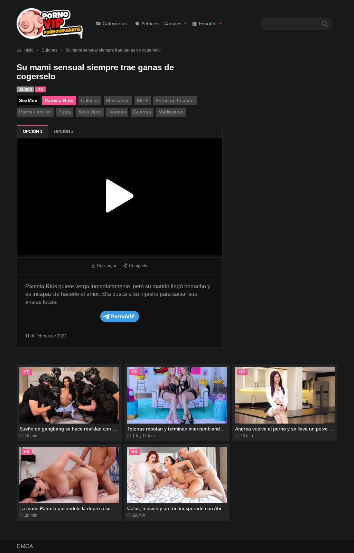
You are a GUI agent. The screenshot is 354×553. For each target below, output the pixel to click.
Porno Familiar (35, 112)
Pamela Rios (59, 100)
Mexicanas (118, 100)
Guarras (142, 112)
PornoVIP (123, 316)
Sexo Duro (89, 112)
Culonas (49, 50)
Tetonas (117, 112)
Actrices (150, 23)
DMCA (25, 546)
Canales (172, 23)
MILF (142, 100)
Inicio (29, 50)
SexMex (28, 100)
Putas (64, 112)
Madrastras (170, 112)
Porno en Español (175, 100)
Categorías (115, 23)
